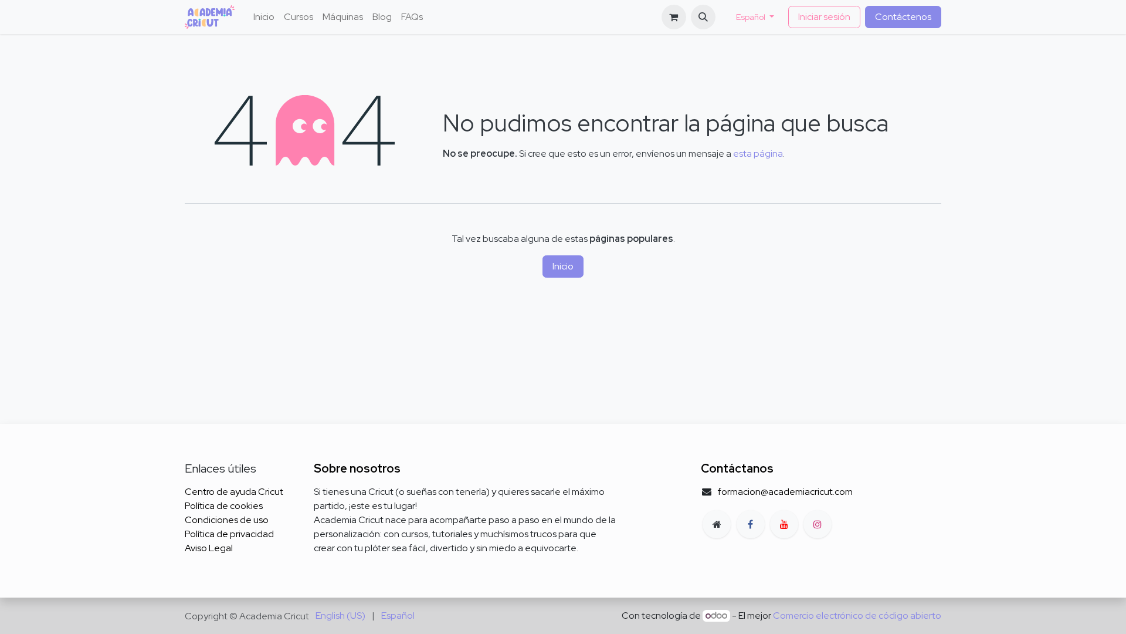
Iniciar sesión (824, 17)
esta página (758, 153)
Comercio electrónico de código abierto (857, 615)
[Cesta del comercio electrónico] (674, 17)
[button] (703, 17)
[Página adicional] (717, 524)
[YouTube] (784, 524)
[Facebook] (751, 524)
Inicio (563, 266)
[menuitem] (264, 17)
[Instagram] (817, 524)
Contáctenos (903, 17)
